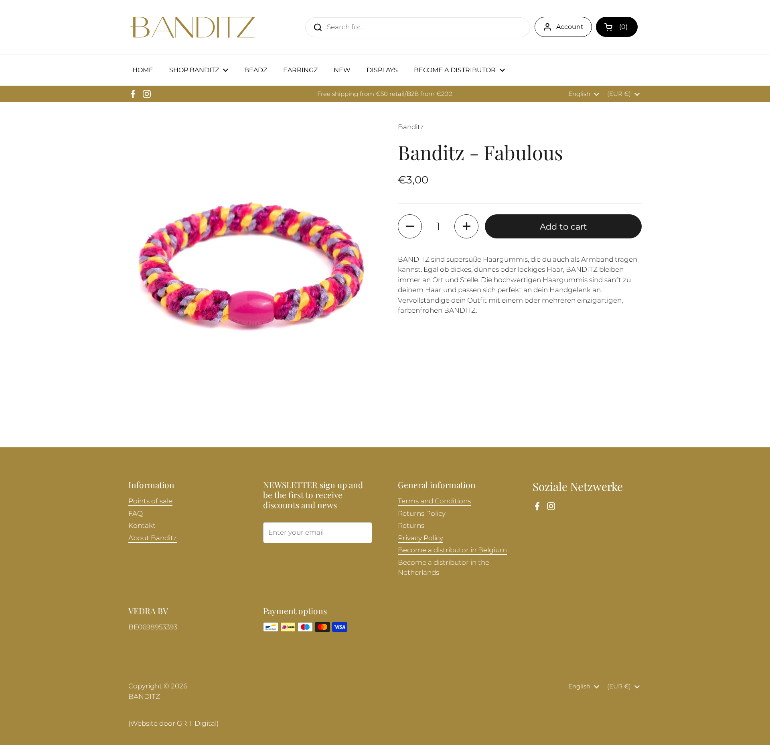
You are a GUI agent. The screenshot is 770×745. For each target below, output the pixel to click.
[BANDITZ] (192, 27)
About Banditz (152, 538)
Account (570, 27)
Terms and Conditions (434, 501)
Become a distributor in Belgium (452, 550)
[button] (617, 27)
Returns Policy (422, 513)
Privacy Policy (420, 538)
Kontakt (142, 525)
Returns (411, 525)
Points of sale (150, 501)
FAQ (135, 513)
